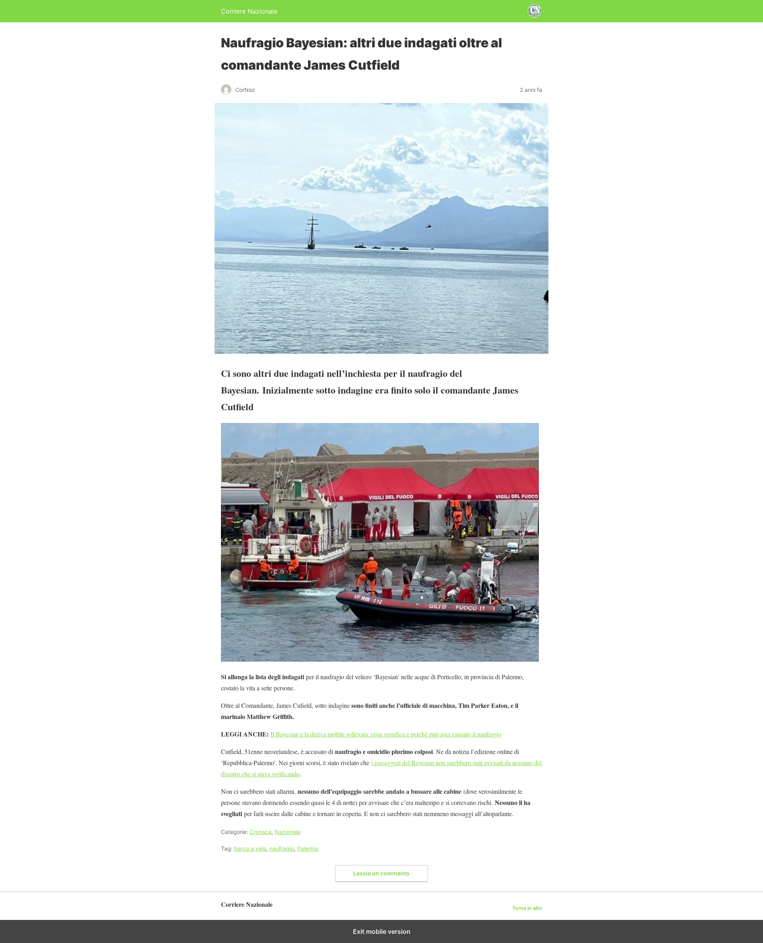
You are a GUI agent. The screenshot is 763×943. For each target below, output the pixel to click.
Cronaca (260, 831)
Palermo (307, 848)
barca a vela (250, 848)
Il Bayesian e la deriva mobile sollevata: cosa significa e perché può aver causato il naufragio (386, 734)
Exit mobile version (382, 931)
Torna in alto (527, 908)
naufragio (281, 848)
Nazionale (287, 831)
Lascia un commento (381, 873)
